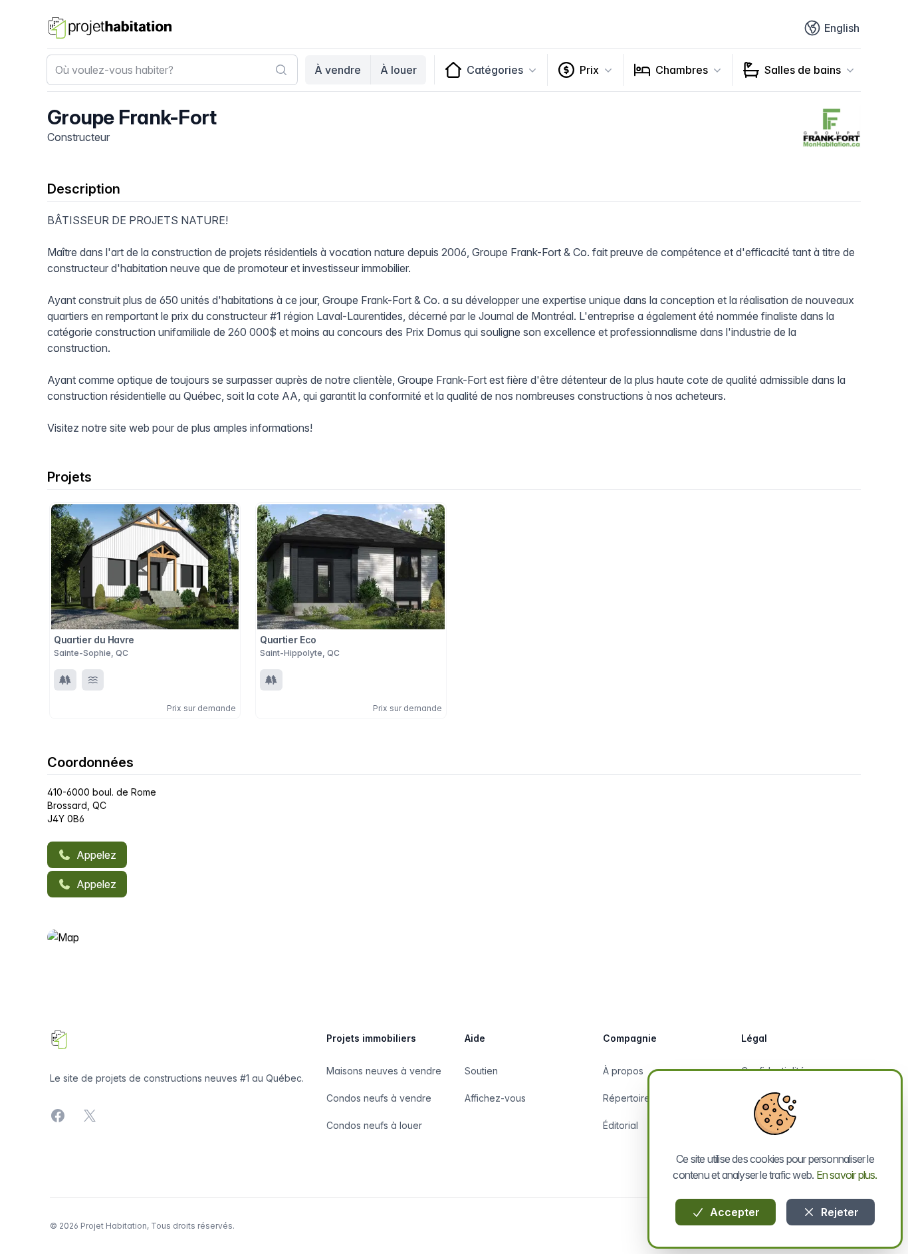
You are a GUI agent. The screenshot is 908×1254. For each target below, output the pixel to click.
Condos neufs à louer (374, 1125)
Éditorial (620, 1125)
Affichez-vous (495, 1098)
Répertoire (626, 1098)
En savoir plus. (846, 1174)
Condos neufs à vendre (378, 1098)
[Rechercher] (281, 70)
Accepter (733, 1212)
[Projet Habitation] (110, 28)
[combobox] (172, 69)
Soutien (481, 1070)
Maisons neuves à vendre (383, 1070)
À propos (623, 1070)
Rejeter (838, 1212)
